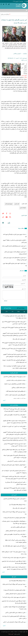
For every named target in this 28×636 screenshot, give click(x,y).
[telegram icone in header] (8, 4)
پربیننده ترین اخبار (20, 308)
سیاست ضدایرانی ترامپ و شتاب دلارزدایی (16, 380)
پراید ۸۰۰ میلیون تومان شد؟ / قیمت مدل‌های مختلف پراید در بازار (14, 553)
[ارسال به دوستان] (6, 217)
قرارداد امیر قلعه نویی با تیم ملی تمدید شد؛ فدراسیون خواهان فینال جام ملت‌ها (14, 562)
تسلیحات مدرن (23, 208)
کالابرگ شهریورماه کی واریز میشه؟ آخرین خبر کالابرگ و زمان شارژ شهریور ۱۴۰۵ (14, 350)
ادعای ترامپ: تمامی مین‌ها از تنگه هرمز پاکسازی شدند (15, 500)
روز (24, 312)
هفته (18, 312)
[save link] (10, 217)
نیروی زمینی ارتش (8, 204)
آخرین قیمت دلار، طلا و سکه (19, 339)
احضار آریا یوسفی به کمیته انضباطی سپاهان (16, 531)
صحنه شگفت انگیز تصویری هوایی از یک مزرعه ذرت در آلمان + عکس (14, 617)
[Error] (3, 222)
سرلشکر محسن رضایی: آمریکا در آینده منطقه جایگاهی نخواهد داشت (15, 541)
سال (7, 312)
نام (23, 275)
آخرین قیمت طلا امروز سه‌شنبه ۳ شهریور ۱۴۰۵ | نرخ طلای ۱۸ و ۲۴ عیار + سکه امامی (14, 323)
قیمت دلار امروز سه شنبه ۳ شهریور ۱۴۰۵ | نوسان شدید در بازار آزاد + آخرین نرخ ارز (15, 445)
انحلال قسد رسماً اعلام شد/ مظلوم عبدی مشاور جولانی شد (15, 416)
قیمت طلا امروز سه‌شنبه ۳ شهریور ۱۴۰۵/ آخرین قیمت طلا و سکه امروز (14, 329)
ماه (12, 312)
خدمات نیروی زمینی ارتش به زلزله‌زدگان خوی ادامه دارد (15, 235)
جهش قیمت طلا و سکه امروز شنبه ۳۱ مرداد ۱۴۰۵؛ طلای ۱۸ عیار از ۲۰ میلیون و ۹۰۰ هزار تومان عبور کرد (15, 410)
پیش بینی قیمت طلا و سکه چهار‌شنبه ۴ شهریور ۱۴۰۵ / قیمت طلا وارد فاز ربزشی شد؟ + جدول (14, 344)
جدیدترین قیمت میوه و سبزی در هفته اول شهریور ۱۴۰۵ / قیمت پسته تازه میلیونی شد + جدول (14, 422)
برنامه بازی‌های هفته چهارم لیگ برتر (17, 504)
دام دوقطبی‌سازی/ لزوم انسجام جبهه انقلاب (16, 391)
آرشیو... (3, 400)
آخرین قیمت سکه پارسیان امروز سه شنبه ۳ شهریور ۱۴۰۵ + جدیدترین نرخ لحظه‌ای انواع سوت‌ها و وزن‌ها (14, 334)
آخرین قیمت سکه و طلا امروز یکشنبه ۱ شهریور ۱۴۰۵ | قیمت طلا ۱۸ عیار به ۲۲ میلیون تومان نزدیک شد (14, 478)
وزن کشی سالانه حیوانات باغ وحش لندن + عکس (14, 622)
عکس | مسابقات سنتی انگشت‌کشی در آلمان (15, 613)
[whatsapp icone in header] (10, 214)
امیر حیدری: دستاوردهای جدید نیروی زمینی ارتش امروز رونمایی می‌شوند (15, 259)
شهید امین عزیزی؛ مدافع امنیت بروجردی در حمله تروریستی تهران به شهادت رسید (15, 367)
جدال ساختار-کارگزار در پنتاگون (19, 388)
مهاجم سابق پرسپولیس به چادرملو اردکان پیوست (14, 518)
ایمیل (23, 279)
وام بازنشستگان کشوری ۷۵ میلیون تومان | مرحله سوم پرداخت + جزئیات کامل (15, 456)
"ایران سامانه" (11, 634)
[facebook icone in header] (6, 214)
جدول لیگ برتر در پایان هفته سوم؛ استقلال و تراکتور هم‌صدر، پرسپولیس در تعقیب (14, 451)
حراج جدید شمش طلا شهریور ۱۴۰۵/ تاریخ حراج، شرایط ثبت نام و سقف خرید (15, 489)
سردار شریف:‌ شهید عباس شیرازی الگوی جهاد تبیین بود (15, 264)
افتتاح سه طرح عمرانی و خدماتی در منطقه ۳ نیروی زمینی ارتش (15, 241)
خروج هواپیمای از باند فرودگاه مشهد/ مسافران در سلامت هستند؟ (14, 608)
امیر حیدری (17, 204)
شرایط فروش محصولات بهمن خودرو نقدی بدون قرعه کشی (14, 466)
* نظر (23, 288)
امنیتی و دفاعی (17, 53)
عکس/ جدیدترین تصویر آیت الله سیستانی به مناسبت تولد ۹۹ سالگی (15, 483)
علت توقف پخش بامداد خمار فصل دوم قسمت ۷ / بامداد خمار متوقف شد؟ (14, 317)
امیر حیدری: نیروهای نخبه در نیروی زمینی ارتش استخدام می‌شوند (15, 253)
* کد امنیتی (23, 283)
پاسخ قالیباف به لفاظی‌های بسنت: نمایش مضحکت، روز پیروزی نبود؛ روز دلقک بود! (14, 522)
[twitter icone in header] (3, 4)
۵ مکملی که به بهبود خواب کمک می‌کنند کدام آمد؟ (14, 558)
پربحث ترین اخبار (7, 308)
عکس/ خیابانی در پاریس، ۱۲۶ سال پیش (16, 461)
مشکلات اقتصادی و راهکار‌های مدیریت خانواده (15, 384)
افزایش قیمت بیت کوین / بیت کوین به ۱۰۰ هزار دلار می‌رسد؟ (14, 427)
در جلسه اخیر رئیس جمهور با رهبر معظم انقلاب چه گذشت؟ (14, 547)
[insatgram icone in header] (1, 4)
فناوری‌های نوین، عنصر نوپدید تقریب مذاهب (15, 395)
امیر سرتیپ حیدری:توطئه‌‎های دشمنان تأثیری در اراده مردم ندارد (14, 247)
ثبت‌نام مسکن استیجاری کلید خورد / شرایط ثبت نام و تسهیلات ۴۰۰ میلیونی (14, 472)
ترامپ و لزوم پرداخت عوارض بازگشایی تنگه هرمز (15, 377)
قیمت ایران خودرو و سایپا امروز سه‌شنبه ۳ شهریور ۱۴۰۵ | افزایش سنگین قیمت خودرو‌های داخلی (14, 355)
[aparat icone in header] (6, 4)
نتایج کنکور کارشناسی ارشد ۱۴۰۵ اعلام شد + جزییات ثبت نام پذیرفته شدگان (14, 361)
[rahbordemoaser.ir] (21, 5)
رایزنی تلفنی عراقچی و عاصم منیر (18, 527)
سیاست (25, 53)
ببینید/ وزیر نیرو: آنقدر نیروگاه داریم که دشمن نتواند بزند (14, 513)
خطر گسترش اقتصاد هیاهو (19, 398)
